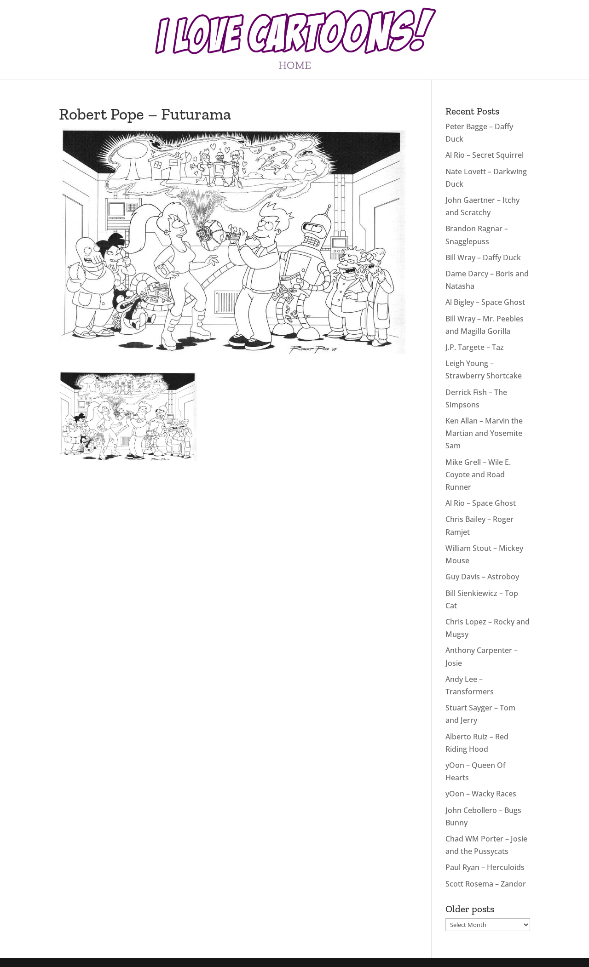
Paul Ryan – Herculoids (485, 867)
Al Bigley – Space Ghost (485, 302)
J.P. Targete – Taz (474, 347)
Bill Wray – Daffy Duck (483, 257)
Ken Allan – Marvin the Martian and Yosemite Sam (484, 433)
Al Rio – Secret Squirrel (484, 155)
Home (294, 67)
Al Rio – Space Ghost (480, 503)
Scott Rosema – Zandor (485, 884)
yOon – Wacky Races (480, 794)
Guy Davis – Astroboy (482, 577)
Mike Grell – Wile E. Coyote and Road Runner (478, 474)
